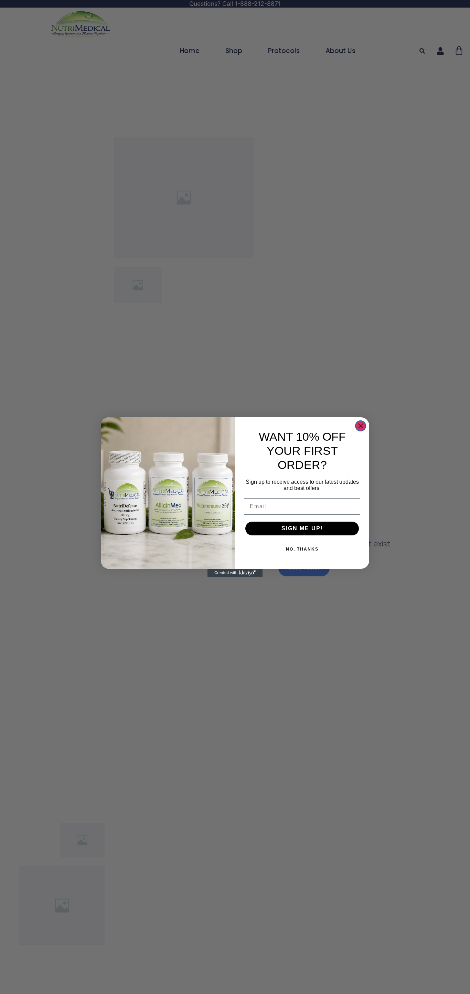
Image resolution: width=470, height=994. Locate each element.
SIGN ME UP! (302, 528)
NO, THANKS (302, 549)
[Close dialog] (360, 426)
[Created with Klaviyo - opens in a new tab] (235, 573)
